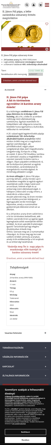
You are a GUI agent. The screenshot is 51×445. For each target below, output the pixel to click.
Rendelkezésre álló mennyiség (14, 74)
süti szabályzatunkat (19, 424)
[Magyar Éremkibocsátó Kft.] (11, 5)
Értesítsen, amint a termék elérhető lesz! (20, 80)
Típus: (3, 70)
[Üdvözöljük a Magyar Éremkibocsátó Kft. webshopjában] (33, 4)
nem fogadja (32, 412)
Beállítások (25, 432)
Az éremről (9, 90)
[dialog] (25, 415)
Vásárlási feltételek (13, 333)
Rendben (25, 440)
